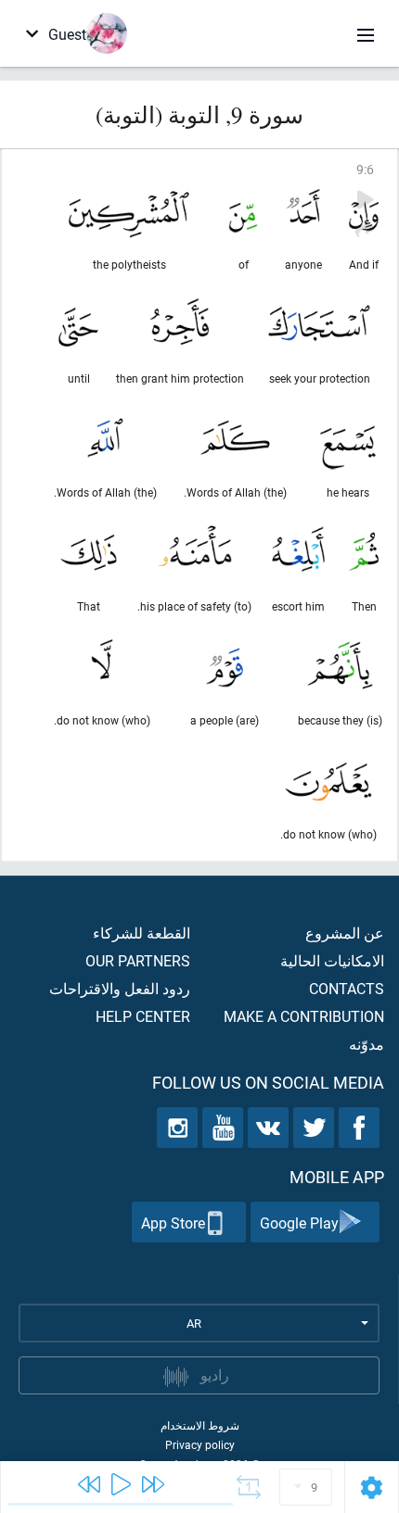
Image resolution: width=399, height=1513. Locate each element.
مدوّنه (366, 1043)
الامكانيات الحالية (332, 960)
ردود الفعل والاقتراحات (119, 988)
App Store (173, 1222)
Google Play (299, 1222)
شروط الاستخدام (200, 1425)
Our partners (137, 960)
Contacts (346, 988)
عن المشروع (344, 932)
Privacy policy (200, 1444)
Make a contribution (304, 1016)
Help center (143, 1016)
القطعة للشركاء (141, 932)
